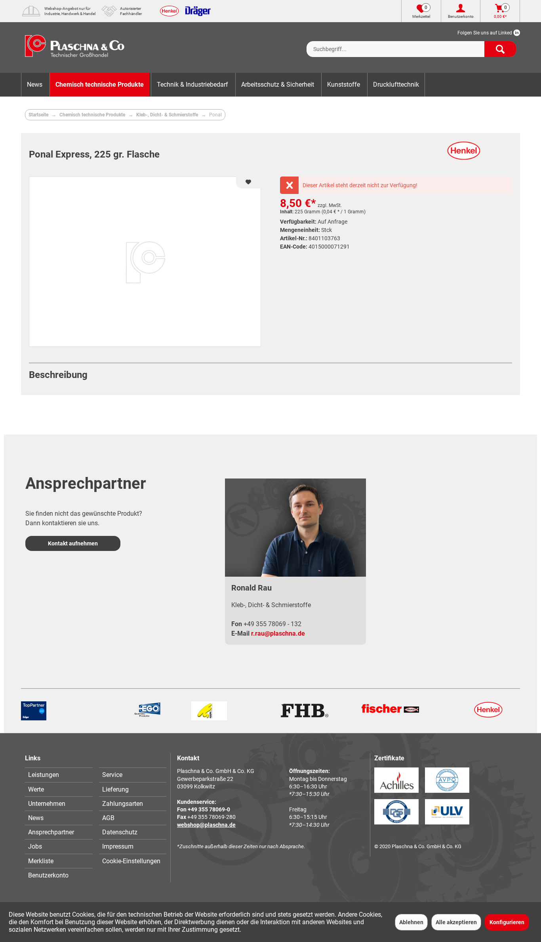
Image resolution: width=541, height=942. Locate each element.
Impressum (117, 846)
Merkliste (40, 861)
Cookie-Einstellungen (131, 861)
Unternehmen (46, 803)
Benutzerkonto (48, 875)
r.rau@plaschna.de (278, 633)
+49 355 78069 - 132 (272, 624)
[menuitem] (411, 43)
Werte (36, 789)
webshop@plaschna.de (206, 825)
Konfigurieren (507, 922)
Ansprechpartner (51, 832)
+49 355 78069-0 (209, 809)
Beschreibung (58, 375)
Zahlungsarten (122, 803)
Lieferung (115, 789)
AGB (108, 818)
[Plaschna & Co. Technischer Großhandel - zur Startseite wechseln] (74, 47)
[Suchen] (500, 49)
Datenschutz (119, 832)
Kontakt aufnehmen (73, 543)
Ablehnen (411, 922)
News (36, 818)
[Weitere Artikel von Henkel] (463, 155)
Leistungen (43, 775)
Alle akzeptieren (456, 922)
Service (112, 775)
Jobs (35, 846)
